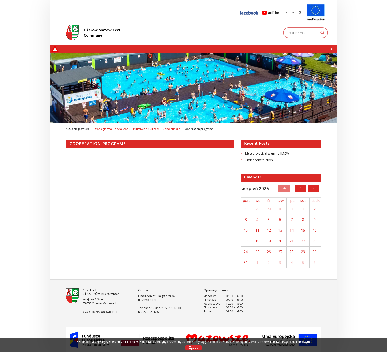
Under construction (259, 160)
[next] (313, 188)
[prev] (300, 188)
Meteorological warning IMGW (267, 153)
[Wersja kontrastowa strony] (300, 12)
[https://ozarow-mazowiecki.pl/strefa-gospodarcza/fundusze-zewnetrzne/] (316, 12)
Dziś (284, 188)
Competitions (171, 129)
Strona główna (103, 129)
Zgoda (193, 347)
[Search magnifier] (322, 33)
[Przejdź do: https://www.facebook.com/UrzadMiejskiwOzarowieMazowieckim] (249, 12)
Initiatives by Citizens (146, 129)
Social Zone (122, 129)
